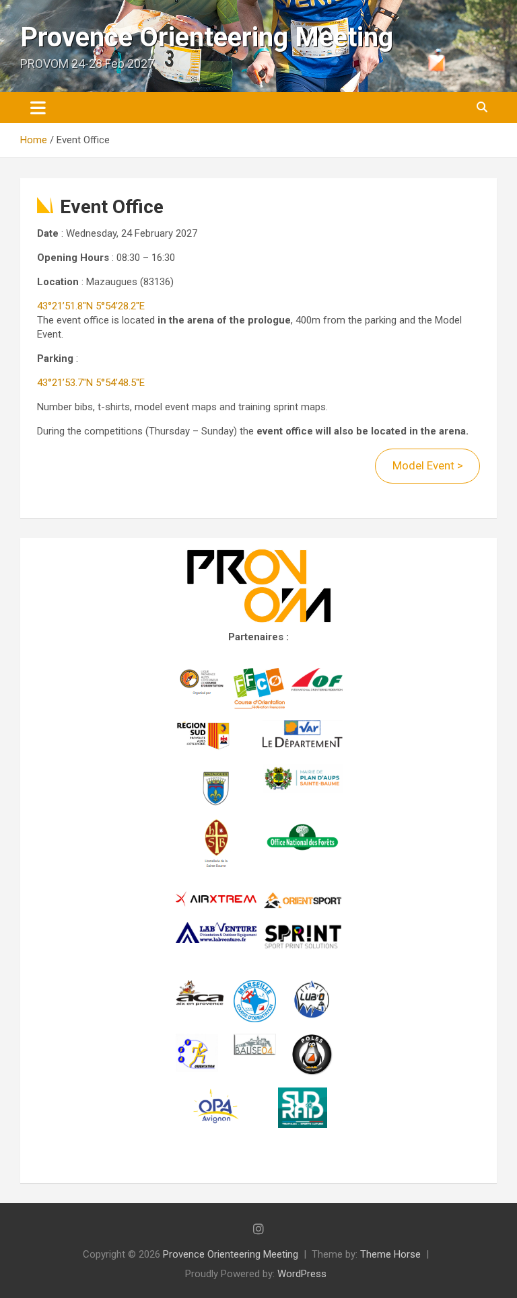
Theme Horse (390, 1254)
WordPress (301, 1274)
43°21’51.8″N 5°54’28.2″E (91, 306)
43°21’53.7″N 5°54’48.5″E (91, 383)
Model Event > (427, 465)
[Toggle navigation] (38, 107)
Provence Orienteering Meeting (206, 37)
